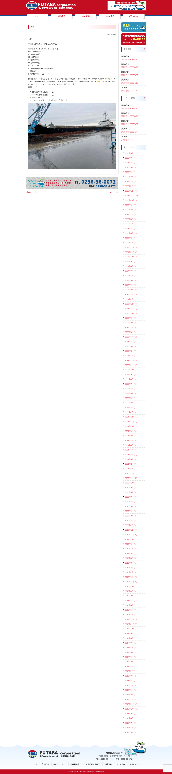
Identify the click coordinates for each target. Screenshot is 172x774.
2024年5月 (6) (130, 280)
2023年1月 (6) (130, 356)
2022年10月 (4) (131, 370)
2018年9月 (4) (130, 591)
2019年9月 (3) (130, 544)
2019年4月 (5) (130, 558)
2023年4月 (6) (130, 342)
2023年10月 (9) (131, 313)
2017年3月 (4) (130, 662)
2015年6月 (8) (130, 728)
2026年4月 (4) (130, 172)
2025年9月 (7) (130, 205)
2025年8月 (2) (130, 210)
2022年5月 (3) (130, 393)
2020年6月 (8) (130, 502)
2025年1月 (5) (130, 243)
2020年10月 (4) (131, 483)
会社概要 (108, 764)
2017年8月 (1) (130, 638)
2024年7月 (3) (130, 271)
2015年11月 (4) (131, 704)
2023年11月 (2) (131, 309)
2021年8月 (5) (130, 436)
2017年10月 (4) (131, 629)
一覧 (143, 49)
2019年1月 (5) (130, 572)
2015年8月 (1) (130, 718)
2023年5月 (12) (131, 337)
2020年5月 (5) (130, 506)
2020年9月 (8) (130, 487)
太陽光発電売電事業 (92, 764)
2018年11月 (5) (131, 582)
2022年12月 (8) (131, 360)
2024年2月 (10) (131, 294)
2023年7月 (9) (130, 327)
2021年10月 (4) (131, 426)
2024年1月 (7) (130, 299)
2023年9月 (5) (130, 318)
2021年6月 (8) (130, 445)
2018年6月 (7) (130, 605)
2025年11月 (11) (131, 196)
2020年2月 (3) (130, 520)
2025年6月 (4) (130, 219)
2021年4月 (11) (131, 455)
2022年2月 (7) (130, 408)
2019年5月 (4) (130, 553)
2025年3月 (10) (131, 233)
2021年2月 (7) (130, 464)
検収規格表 (75, 764)
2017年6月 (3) (130, 648)
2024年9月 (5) (130, 262)
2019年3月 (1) (130, 563)
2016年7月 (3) (130, 685)
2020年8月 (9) (130, 492)
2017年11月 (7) (131, 624)
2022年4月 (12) (131, 398)
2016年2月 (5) (130, 695)
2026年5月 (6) (130, 167)
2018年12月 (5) (131, 577)
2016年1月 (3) (130, 699)
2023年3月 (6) (130, 346)
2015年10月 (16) (131, 709)
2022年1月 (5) (130, 412)
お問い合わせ (135, 764)
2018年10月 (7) (131, 586)
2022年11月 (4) (131, 365)
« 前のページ (31, 192)
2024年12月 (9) (131, 247)
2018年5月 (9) (130, 610)
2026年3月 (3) (130, 177)
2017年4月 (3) (130, 657)
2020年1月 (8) (130, 525)
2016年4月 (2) (130, 690)
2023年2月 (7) (130, 351)
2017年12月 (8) (131, 619)
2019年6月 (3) (130, 549)
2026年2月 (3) (130, 181)
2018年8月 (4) (130, 596)
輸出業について (60, 764)
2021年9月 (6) (130, 431)
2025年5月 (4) (130, 224)
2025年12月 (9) (131, 191)
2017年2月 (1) (130, 666)
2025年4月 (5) (130, 229)
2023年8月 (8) (130, 323)
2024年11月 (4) (131, 252)
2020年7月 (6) (130, 497)
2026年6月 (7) (130, 163)
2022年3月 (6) (130, 403)
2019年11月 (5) (131, 535)
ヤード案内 (120, 764)
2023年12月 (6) (131, 304)
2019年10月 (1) (131, 539)
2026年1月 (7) (130, 186)
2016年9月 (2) (130, 676)
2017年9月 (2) (130, 633)
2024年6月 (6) (130, 276)
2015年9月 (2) (130, 714)
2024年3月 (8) (130, 290)
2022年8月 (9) (130, 379)
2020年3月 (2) (130, 516)
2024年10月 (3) (131, 257)
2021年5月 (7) (130, 450)
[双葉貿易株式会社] (51, 8)
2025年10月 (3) (131, 200)
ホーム (34, 764)
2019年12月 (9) (131, 530)
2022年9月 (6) (130, 375)
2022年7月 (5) (130, 384)
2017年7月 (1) (130, 643)
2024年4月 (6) (130, 285)
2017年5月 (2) (130, 652)
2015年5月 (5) (130, 732)
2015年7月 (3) (130, 723)
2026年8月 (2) (130, 153)
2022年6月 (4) (130, 389)
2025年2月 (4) (130, 238)
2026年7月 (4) (130, 158)
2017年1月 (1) (130, 671)
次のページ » (113, 192)
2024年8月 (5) (130, 266)
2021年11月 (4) (131, 422)
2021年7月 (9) (130, 440)
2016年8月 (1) (130, 681)
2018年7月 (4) (130, 601)
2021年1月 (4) (130, 469)
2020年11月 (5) (131, 478)
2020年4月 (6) (130, 511)
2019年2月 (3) (130, 568)
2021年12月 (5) (131, 417)
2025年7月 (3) (130, 214)
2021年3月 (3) (130, 459)
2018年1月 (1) (130, 615)
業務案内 (45, 764)
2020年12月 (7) (131, 473)
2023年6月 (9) (130, 332)
